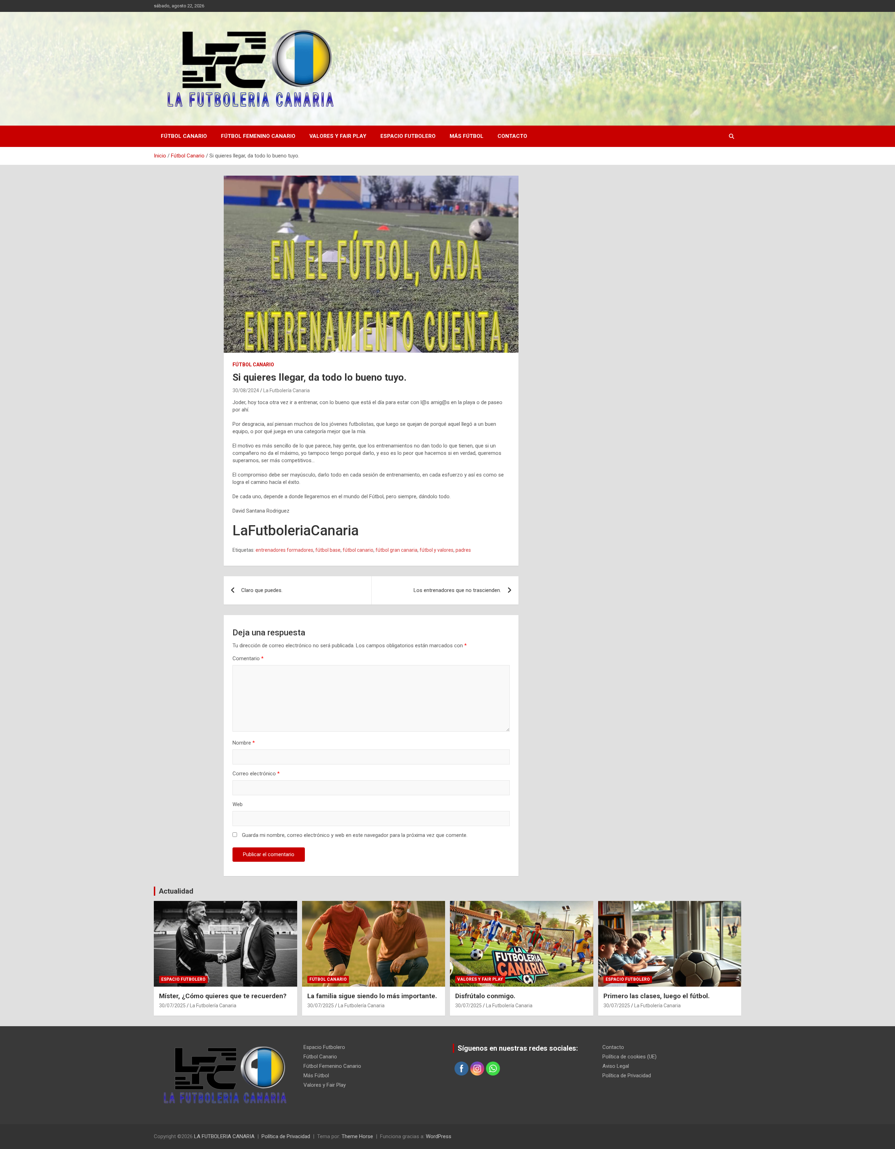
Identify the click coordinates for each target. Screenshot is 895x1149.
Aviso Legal (615, 1066)
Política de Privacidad (626, 1075)
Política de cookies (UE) (629, 1056)
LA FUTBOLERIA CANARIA (224, 1136)
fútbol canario (358, 550)
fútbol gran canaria (396, 550)
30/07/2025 (172, 1005)
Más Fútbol (467, 136)
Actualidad (176, 891)
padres (463, 550)
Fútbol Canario (184, 136)
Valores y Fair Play (337, 136)
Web (237, 804)
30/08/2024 (245, 390)
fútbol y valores (436, 550)
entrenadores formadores (284, 550)
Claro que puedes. (261, 590)
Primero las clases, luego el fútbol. (656, 996)
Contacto (512, 136)
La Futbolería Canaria (286, 390)
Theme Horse (357, 1136)
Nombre (243, 743)
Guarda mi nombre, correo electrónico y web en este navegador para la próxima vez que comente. (354, 835)
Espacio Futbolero (408, 136)
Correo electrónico (256, 773)
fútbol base (328, 550)
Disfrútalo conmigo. (485, 996)
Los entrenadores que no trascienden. (457, 590)
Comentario (248, 658)
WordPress (438, 1136)
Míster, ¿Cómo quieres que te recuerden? (222, 996)
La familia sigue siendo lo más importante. (372, 996)
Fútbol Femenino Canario (258, 136)
